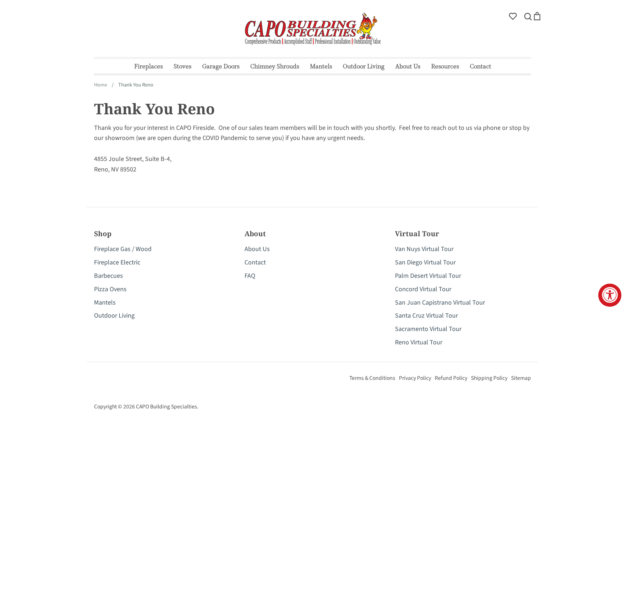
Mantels (321, 66)
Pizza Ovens (110, 289)
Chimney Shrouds (274, 66)
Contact (480, 66)
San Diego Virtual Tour (425, 262)
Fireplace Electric (117, 262)
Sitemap (521, 378)
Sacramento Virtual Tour (428, 329)
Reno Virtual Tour (418, 342)
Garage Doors (220, 66)
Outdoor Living (363, 66)
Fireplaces (148, 66)
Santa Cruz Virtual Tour (426, 315)
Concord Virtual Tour (423, 289)
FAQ (250, 275)
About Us (407, 66)
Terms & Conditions (372, 378)
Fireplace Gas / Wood (123, 249)
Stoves (182, 66)
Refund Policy (451, 378)
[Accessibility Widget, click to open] (609, 295)
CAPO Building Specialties (166, 407)
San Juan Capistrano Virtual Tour (440, 302)
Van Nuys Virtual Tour (424, 249)
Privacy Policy (415, 378)
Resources (445, 66)
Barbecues (108, 275)
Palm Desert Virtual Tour (428, 275)
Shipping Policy (489, 378)
